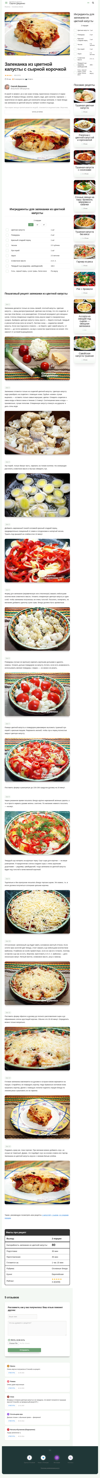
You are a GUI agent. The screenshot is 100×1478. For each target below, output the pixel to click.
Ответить (11, 1373)
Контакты (70, 1462)
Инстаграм (57, 1462)
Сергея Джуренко (17, 2)
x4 (44, 224)
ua (88, 3)
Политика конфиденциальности (50, 1468)
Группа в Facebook (29, 1462)
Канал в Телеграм (43, 1462)
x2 (37, 224)
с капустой (46, 1215)
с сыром (55, 1215)
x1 (31, 224)
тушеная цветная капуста (15, 111)
